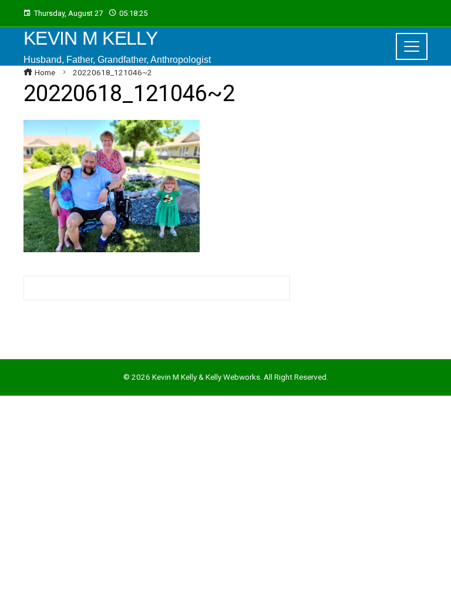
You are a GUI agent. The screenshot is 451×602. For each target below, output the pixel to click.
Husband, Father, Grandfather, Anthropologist (117, 60)
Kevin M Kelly (90, 38)
